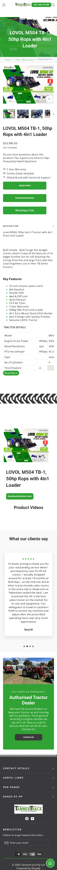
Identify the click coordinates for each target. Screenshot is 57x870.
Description (10, 226)
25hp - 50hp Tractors (24, 59)
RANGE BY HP (13, 796)
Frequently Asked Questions (20, 161)
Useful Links (13, 777)
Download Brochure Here (20, 496)
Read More (11, 373)
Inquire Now (25, 185)
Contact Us (28, 737)
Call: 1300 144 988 (41, 5)
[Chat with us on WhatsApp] (50, 863)
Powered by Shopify (28, 868)
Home (8, 59)
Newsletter (12, 829)
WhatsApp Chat (24, 210)
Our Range (11, 787)
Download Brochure (24, 198)
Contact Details (16, 768)
